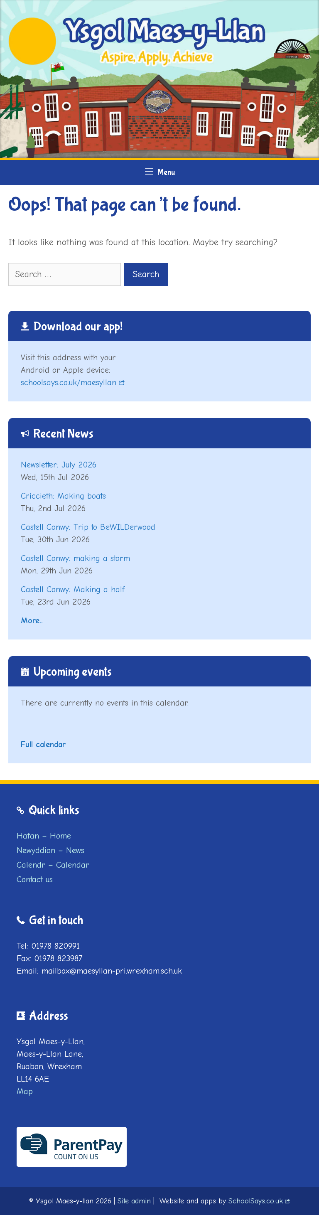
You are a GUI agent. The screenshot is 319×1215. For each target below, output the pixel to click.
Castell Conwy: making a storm (75, 558)
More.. (32, 620)
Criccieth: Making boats (63, 496)
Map (25, 1091)
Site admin (134, 1201)
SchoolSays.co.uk (255, 1201)
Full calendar (43, 744)
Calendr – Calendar (53, 865)
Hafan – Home (44, 836)
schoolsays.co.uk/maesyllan (68, 382)
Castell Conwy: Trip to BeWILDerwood (88, 527)
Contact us (35, 879)
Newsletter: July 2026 (58, 465)
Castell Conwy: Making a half (73, 589)
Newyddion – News (50, 850)
